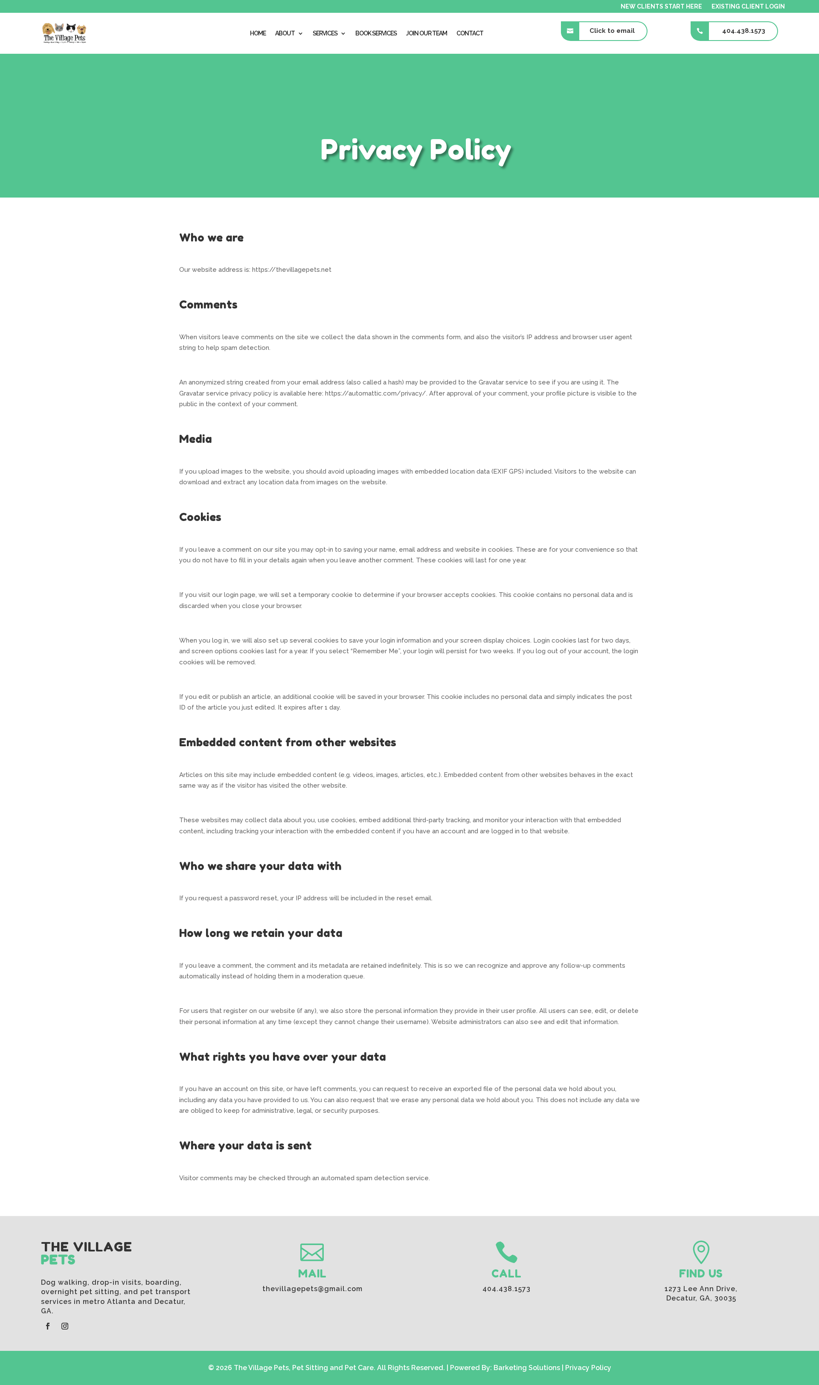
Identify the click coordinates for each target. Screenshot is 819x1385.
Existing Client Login (748, 6)
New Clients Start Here (661, 6)
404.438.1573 (743, 31)
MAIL (312, 1273)
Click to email (612, 31)
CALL (506, 1273)
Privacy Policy (588, 1368)
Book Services (376, 33)
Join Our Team (426, 33)
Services (325, 33)
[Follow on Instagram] (65, 1326)
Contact (469, 33)
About (285, 33)
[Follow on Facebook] (48, 1326)
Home (258, 33)
